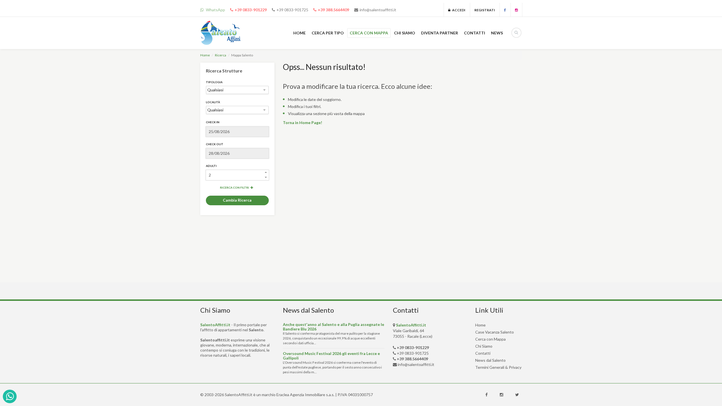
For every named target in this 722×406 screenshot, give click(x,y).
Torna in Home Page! (302, 122)
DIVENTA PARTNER (439, 32)
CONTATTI (474, 32)
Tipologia (214, 82)
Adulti (211, 165)
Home (205, 55)
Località (213, 102)
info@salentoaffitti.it (378, 9)
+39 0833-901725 (292, 9)
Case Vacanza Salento (494, 332)
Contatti (482, 353)
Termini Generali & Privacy (498, 367)
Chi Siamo (483, 346)
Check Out (214, 144)
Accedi (457, 10)
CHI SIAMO (404, 32)
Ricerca (220, 55)
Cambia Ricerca (237, 200)
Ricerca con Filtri (234, 187)
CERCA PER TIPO (328, 32)
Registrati (484, 10)
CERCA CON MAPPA (369, 32)
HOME (299, 32)
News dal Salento (490, 360)
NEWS (497, 32)
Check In (212, 122)
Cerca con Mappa (490, 339)
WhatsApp (215, 9)
